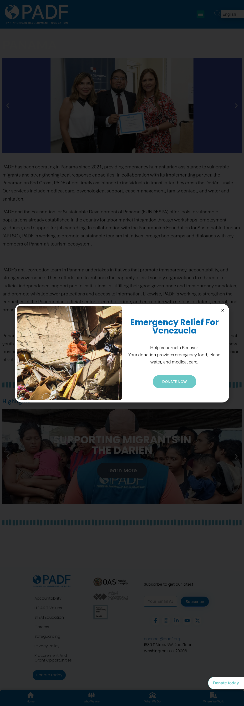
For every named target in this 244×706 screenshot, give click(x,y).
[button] (222, 310)
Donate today (226, 683)
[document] (122, 353)
